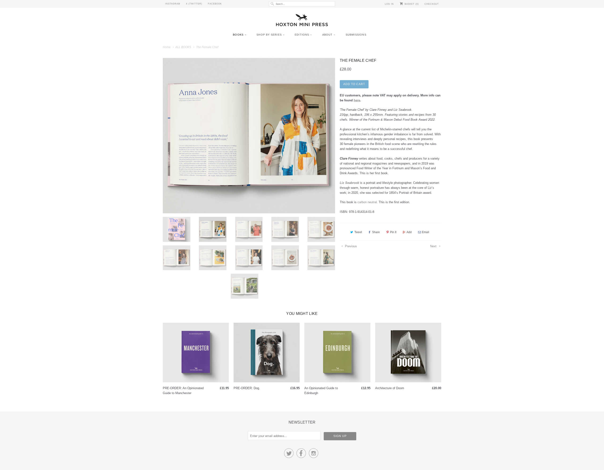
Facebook (215, 4)
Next (433, 246)
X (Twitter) (194, 4)
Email (425, 232)
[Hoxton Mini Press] (302, 21)
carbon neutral (367, 202)
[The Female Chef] (249, 135)
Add (409, 232)
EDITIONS (302, 34)
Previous (350, 246)
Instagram (172, 4)
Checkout (431, 4)
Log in (389, 4)
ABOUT (327, 34)
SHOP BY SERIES (269, 34)
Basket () (411, 4)
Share (376, 232)
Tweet (358, 232)
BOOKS (238, 34)
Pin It (393, 232)
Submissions (356, 34)
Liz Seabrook (349, 183)
